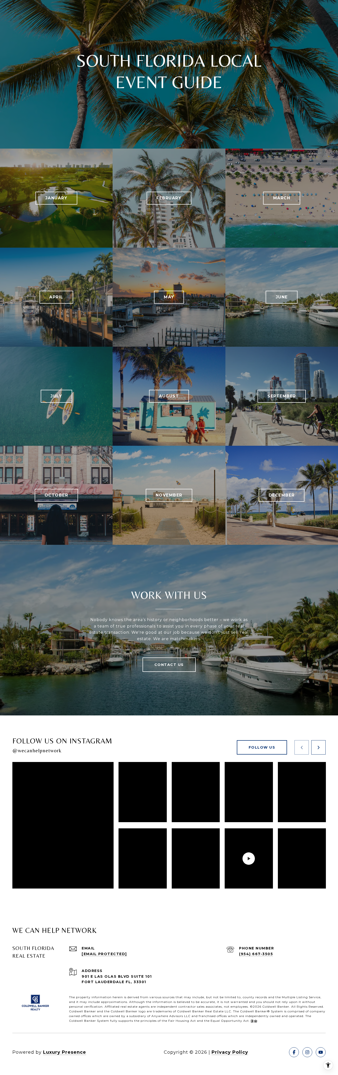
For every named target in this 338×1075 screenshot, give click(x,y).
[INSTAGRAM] (307, 1052)
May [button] (169, 297)
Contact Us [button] (169, 664)
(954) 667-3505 (256, 954)
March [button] (281, 198)
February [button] (168, 198)
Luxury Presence (64, 1052)
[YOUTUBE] (321, 1052)
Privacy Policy (230, 1052)
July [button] (56, 396)
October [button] (56, 495)
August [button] (169, 396)
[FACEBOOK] (294, 1052)
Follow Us (262, 747)
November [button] (169, 495)
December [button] (282, 495)
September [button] (281, 396)
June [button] (282, 297)
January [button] (56, 198)
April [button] (56, 297)
